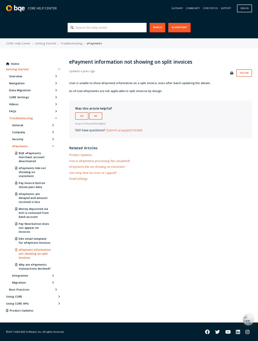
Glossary (177, 8)
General (17, 125)
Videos (14, 104)
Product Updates (21, 310)
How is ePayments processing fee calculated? (99, 161)
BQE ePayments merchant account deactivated (32, 157)
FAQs (12, 111)
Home (15, 64)
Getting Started (45, 43)
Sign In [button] (244, 8)
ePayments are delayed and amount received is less (33, 198)
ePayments (94, 43)
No (95, 116)
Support (226, 8)
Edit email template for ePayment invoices (34, 240)
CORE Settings (19, 97)
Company (18, 132)
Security (17, 139)
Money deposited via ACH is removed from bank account (34, 213)
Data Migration (20, 90)
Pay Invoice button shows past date (32, 185)
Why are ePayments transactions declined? (35, 266)
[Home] (15, 8)
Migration (19, 282)
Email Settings (78, 178)
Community (193, 8)
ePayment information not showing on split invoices (35, 253)
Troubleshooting (71, 43)
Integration (20, 275)
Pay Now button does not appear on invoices (34, 228)
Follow (244, 73)
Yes (81, 116)
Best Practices (19, 289)
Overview (15, 76)
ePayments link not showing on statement (32, 172)
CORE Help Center (18, 43)
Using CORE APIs (17, 303)
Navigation (17, 83)
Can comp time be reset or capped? (93, 173)
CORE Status (210, 8)
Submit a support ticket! (124, 130)
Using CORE (14, 296)
